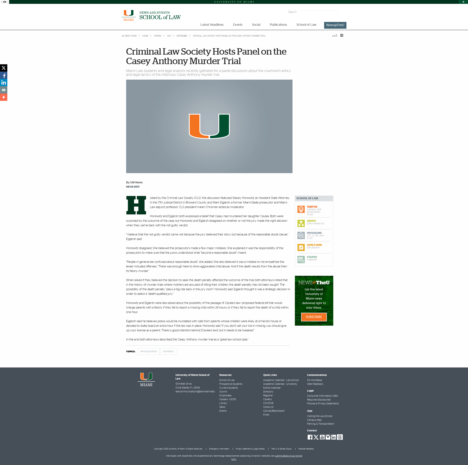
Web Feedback (315, 384)
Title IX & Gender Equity (281, 449)
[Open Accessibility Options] (4, 2)
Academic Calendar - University (280, 384)
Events (223, 411)
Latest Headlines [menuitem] (212, 24)
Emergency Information (219, 449)
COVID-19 (268, 403)
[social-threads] (340, 437)
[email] (3, 90)
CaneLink (268, 407)
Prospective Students (230, 384)
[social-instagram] (328, 437)
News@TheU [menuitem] (335, 25)
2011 (169, 36)
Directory (268, 391)
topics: (130, 351)
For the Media (314, 380)
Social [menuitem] (256, 24)
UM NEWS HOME (129, 36)
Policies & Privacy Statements (323, 403)
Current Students (228, 388)
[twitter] (3, 68)
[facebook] (3, 75)
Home (145, 36)
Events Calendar (272, 388)
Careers (267, 399)
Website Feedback (306, 449)
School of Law (227, 380)
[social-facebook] (310, 437)
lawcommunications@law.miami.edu (195, 391)
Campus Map (314, 420)
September (181, 36)
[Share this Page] (339, 37)
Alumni (223, 391)
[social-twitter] (316, 437)
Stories (157, 36)
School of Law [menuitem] (306, 24)
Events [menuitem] (238, 24)
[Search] (343, 12)
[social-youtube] (322, 437)
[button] (460, 455)
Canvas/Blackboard (273, 411)
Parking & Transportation (320, 424)
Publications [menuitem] (278, 24)
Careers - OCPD (227, 399)
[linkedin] (3, 82)
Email (266, 414)
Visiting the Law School (319, 416)
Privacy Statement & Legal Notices (250, 449)
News (222, 407)
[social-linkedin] (333, 437)
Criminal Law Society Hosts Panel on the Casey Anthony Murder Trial (229, 36)
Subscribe (314, 317)
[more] (3, 97)
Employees (225, 395)
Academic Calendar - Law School (281, 380)
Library (223, 403)
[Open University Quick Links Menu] (463, 2)
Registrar (268, 395)
